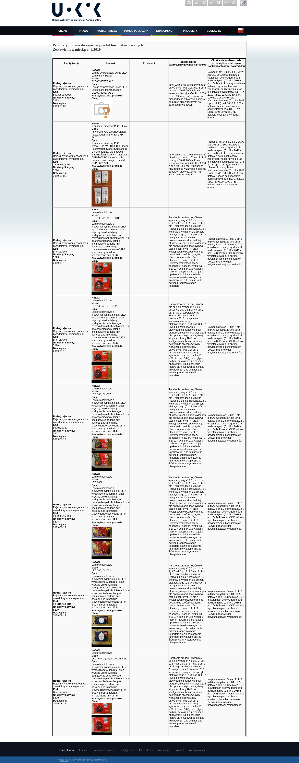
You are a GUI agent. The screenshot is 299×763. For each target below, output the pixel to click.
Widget (180, 750)
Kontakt (188, 3)
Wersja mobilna (197, 750)
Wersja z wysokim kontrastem (218, 3)
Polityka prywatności (104, 750)
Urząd (62, 31)
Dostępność (127, 750)
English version (244, 3)
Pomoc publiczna (136, 31)
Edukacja (214, 31)
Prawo (83, 31)
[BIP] (236, 30)
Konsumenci (164, 31)
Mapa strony (196, 3)
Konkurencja (107, 31)
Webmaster (164, 750)
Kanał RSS (233, 3)
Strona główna (66, 750)
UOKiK (64, 760)
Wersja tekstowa (226, 3)
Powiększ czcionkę (203, 3)
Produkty (190, 31)
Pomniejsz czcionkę (211, 3)
